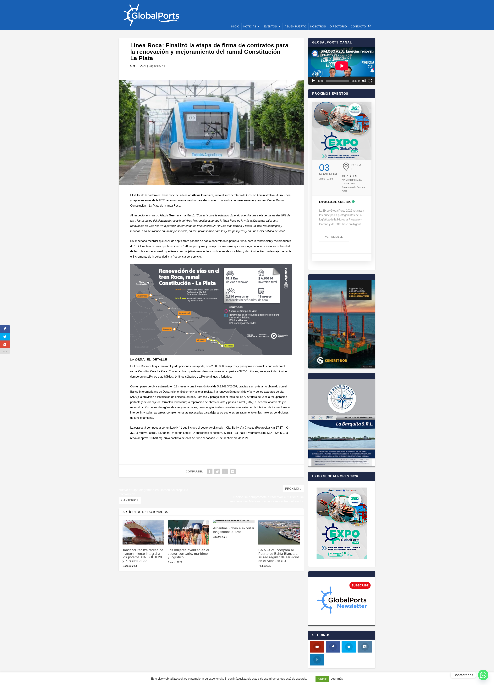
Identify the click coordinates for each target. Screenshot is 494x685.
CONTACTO (358, 26)
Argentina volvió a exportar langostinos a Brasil (234, 530)
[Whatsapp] (483, 675)
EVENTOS (270, 26)
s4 (163, 65)
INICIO (235, 26)
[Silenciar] (364, 81)
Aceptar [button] (322, 678)
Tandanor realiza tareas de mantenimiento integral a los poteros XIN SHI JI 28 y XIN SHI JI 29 (143, 555)
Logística (154, 65)
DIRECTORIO (338, 26)
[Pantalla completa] (370, 81)
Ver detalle (334, 237)
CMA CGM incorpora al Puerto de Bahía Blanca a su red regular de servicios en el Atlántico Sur (279, 555)
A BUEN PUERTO (295, 26)
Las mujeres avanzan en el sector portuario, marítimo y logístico (188, 553)
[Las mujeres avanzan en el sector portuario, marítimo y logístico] (188, 532)
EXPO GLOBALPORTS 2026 (335, 201)
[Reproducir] (313, 81)
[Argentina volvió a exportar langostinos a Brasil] (234, 521)
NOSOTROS (318, 26)
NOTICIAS (249, 26)
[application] (341, 66)
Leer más (337, 678)
